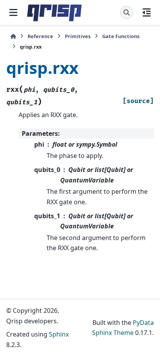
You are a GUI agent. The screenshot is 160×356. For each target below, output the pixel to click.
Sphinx (59, 334)
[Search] (126, 12)
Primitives (77, 36)
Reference (40, 36)
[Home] (13, 36)
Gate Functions (120, 36)
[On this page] (146, 12)
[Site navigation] (13, 12)
